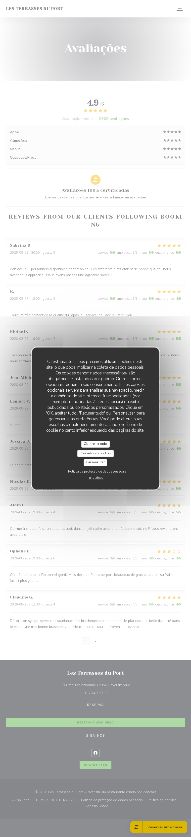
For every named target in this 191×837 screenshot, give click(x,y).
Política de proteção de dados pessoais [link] (97, 471)
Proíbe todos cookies (95, 453)
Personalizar (95, 462)
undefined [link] (96, 478)
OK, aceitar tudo (95, 444)
